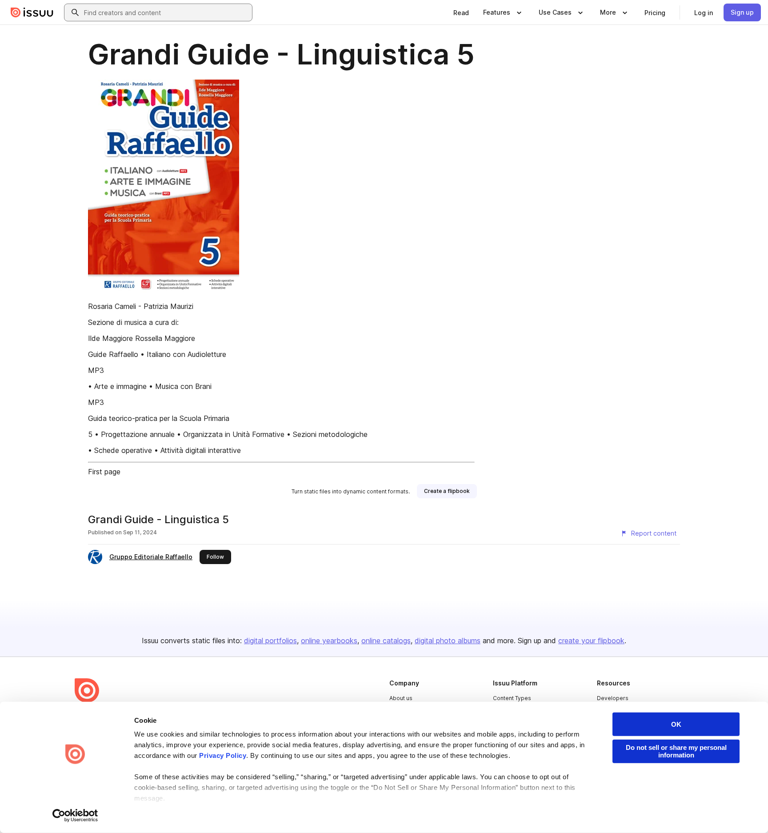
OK (676, 724)
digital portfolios (270, 640)
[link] (461, 12)
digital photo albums (447, 640)
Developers (612, 698)
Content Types (512, 698)
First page (104, 471)
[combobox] (166, 12)
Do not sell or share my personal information (676, 751)
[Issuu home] (32, 12)
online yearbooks (329, 640)
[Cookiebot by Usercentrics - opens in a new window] (75, 815)
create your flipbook (591, 640)
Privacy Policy (222, 755)
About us (400, 698)
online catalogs (386, 640)
